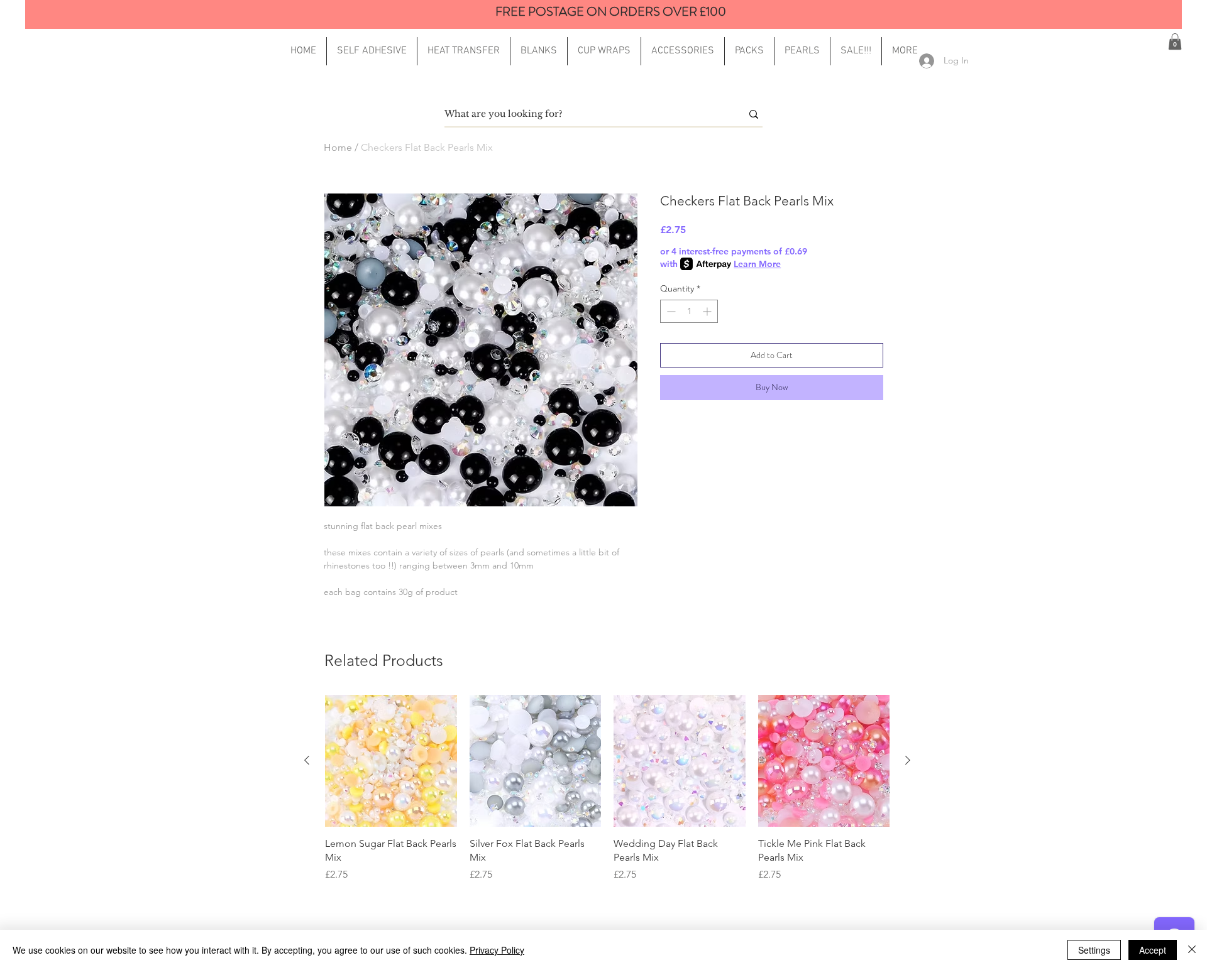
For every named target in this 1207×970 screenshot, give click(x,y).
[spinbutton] (689, 311)
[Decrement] (670, 311)
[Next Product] (907, 760)
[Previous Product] (306, 760)
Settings (1094, 950)
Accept (1152, 950)
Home (338, 147)
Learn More (757, 264)
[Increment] (708, 311)
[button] (905, 51)
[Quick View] (391, 761)
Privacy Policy (497, 950)
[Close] (1191, 950)
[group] (607, 788)
